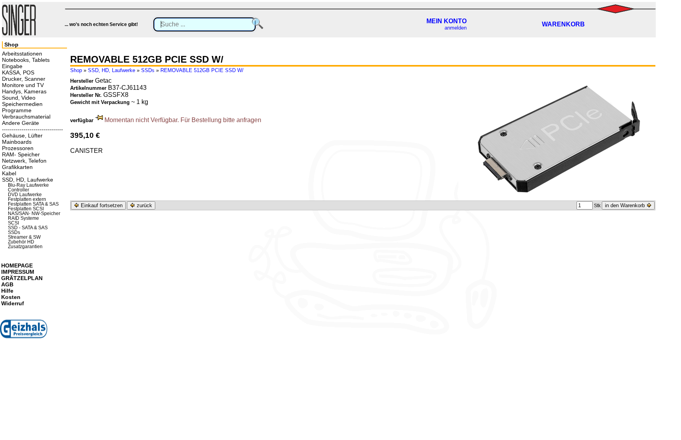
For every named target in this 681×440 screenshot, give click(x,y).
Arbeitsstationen (22, 53)
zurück (143, 205)
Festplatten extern (27, 199)
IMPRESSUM (17, 272)
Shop (76, 70)
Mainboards (17, 142)
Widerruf (12, 303)
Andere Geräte (20, 123)
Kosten (10, 297)
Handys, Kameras (24, 91)
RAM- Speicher (21, 154)
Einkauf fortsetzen (101, 205)
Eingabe (12, 66)
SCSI (13, 223)
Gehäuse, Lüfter (22, 135)
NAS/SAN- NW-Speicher (34, 213)
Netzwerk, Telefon (24, 161)
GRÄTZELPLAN (22, 278)
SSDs (147, 70)
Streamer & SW (24, 237)
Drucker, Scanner (23, 79)
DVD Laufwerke (25, 194)
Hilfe (7, 291)
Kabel (9, 173)
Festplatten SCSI (26, 208)
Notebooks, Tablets (26, 60)
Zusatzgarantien (25, 246)
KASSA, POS (18, 72)
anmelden (456, 28)
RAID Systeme (23, 218)
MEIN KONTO (446, 21)
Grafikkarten (17, 167)
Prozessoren (17, 148)
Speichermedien (22, 104)
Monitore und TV (23, 85)
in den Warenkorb (625, 205)
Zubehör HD (21, 241)
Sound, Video (18, 98)
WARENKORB (563, 24)
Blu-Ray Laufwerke (28, 185)
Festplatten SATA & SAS (33, 204)
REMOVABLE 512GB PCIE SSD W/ (202, 70)
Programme (17, 110)
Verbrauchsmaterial (26, 116)
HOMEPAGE (17, 265)
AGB (7, 284)
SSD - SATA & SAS (28, 227)
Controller (18, 190)
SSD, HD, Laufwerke (111, 70)
